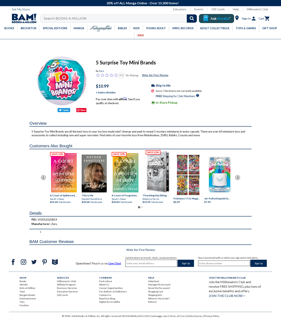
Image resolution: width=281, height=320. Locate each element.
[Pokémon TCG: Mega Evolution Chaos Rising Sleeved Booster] (188, 175)
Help (236, 9)
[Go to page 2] (142, 207)
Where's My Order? (159, 298)
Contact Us (105, 295)
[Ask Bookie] (216, 18)
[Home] (23, 18)
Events (198, 9)
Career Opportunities (111, 288)
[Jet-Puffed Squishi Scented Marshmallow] (219, 175)
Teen (22, 291)
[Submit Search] (192, 18)
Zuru (101, 70)
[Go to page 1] (139, 207)
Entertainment (28, 298)
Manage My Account (159, 284)
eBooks (24, 284)
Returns (152, 301)
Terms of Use (176, 316)
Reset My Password (159, 288)
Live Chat (114, 263)
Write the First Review (155, 75)
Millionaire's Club (257, 9)
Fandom (24, 305)
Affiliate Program (66, 284)
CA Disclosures (194, 316)
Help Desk (153, 281)
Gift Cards (218, 9)
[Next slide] (237, 177)
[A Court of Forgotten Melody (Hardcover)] (125, 172)
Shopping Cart (155, 291)
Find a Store (105, 281)
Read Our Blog (107, 298)
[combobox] (121, 18)
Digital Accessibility (109, 301)
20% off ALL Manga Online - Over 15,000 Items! (143, 3)
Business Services (67, 288)
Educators (179, 9)
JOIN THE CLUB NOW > (227, 296)
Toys (22, 301)
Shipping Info (155, 295)
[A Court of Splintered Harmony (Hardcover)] (64, 172)
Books (23, 281)
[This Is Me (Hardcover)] (94, 173)
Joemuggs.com (159, 316)
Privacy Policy (211, 316)
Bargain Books (27, 295)
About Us (104, 284)
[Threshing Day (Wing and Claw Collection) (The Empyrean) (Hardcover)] (158, 171)
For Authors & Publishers (113, 291)
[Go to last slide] (43, 177)
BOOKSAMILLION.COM (135, 316)
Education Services (67, 291)
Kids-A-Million (27, 288)
